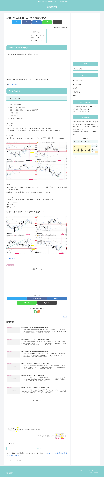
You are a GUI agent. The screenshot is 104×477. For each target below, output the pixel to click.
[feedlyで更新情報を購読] (35, 311)
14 (89, 148)
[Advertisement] (37, 67)
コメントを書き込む (37, 448)
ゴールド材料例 (12, 84)
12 (82, 148)
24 (74, 152)
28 (89, 152)
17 (74, 150)
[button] (57, 22)
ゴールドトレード (37, 40)
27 (85, 152)
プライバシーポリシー (93, 470)
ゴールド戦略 (11, 265)
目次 (34, 32)
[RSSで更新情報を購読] (38, 311)
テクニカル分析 (35, 37)
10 (74, 148)
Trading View (11, 258)
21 (89, 150)
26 (82, 152)
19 (82, 150)
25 (78, 152)
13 (85, 148)
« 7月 (74, 157)
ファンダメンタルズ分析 (37, 35)
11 (78, 148)
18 (78, 150)
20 (85, 150)
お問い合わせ (83, 470)
